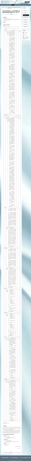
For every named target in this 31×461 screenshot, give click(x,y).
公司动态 (25, 10)
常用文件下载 (25, 26)
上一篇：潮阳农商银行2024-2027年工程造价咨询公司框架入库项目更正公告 (9, 452)
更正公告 (7, 7)
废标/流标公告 (25, 24)
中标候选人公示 (26, 17)
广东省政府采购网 (14, 457)
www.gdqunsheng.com (26, 36)
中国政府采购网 (5, 457)
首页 (4, 7)
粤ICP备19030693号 (20, 460)
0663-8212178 (25, 33)
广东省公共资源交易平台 (25, 457)
